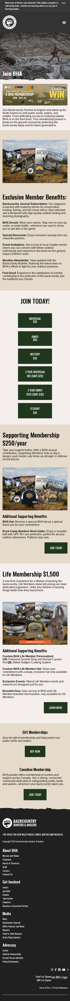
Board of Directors (11, 863)
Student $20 (35, 411)
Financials (7, 859)
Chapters (7, 902)
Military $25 (35, 356)
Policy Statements (11, 961)
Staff (5, 867)
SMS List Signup (44, 980)
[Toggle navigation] (64, 22)
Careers (6, 870)
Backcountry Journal (11, 922)
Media (7, 913)
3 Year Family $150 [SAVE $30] (35, 392)
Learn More (55, 708)
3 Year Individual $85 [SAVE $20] (35, 374)
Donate (6, 894)
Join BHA (6, 891)
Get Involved (11, 881)
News (5, 919)
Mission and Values (11, 855)
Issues (5, 950)
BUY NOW (35, 751)
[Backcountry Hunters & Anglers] (9, 22)
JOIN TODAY (35, 795)
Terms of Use (44, 987)
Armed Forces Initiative (13, 957)
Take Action (8, 898)
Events (5, 887)
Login (63, 3)
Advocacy (9, 945)
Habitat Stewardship (12, 954)
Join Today (56, 548)
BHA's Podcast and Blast (13, 926)
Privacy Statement (59, 987)
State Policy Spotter (12, 937)
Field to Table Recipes (12, 933)
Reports (6, 930)
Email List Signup (43, 976)
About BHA (10, 850)
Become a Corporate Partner (15, 906)
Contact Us (8, 874)
